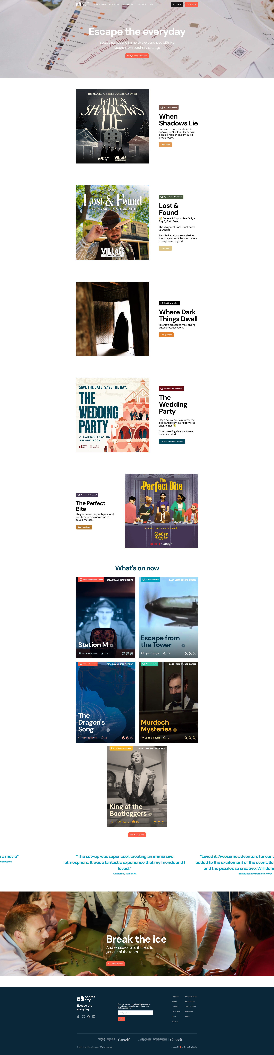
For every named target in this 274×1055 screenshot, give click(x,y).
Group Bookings (128, 4)
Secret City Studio (190, 1047)
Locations (189, 1011)
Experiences (114, 4)
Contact (175, 996)
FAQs (151, 4)
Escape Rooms (100, 4)
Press (187, 1016)
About (174, 1001)
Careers (175, 1006)
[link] (112, 126)
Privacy (175, 1021)
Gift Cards (142, 4)
